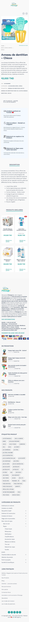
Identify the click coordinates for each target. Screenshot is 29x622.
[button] (3, 5)
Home (2, 45)
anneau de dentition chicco (16, 88)
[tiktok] (20, 612)
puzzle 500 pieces (7, 483)
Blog (3, 580)
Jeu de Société (21, 458)
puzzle (23, 480)
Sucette (7, 549)
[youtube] (17, 612)
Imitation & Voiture (7, 516)
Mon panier (5, 589)
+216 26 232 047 (12, 324)
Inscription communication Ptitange (12, 595)
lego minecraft (15, 475)
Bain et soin (6, 523)
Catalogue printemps (14, 441)
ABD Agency (17, 617)
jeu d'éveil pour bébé (8, 452)
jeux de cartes (6, 463)
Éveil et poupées (6, 560)
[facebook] (9, 612)
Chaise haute (8, 529)
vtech (19, 492)
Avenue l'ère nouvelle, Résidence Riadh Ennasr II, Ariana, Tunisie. (13, 326)
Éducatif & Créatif (6, 511)
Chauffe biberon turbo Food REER (7, 229)
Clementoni (22, 444)
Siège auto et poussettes (8, 518)
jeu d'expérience (6, 449)
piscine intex (6, 480)
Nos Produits (5, 578)
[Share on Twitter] (23, 101)
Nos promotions (6, 586)
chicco (9, 93)
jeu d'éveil (16, 449)
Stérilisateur (8, 534)
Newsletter (5, 598)
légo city (21, 478)
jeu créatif (16, 447)
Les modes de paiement (8, 604)
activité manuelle (7, 438)
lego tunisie (6, 478)
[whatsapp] (14, 612)
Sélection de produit (7, 557)
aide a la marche (19, 438)
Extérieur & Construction (8, 513)
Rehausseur (8, 531)
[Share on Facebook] (20, 101)
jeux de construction (18, 463)
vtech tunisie (6, 494)
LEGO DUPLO (18, 472)
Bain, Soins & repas (6, 47)
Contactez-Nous (6, 592)
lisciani (14, 478)
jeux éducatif (16, 466)
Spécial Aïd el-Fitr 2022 (8, 489)
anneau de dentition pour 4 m (9, 90)
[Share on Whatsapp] (26, 101)
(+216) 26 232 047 (11, 322)
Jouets (3, 552)
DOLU (4, 447)
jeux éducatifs (6, 469)
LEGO (11, 472)
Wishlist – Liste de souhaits (9, 583)
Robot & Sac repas (10, 547)
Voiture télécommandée (9, 492)
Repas (2, 49)
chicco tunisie (12, 444)
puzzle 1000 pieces (18, 483)
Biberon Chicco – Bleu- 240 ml (21, 260)
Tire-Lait (7, 544)
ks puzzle (5, 472)
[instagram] (12, 612)
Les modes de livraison (8, 601)
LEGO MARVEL (6, 475)
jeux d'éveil (16, 461)
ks (22, 469)
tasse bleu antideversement (21, 229)
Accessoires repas (13, 86)
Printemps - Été (15, 480)
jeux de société (6, 466)
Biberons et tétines (10, 541)
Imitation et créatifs (7, 508)
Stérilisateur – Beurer (8, 260)
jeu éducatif (16, 469)
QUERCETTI (17, 486)
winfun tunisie (16, 494)
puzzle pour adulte (7, 486)
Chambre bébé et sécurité (9, 554)
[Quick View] (5, 238)
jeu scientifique (6, 461)
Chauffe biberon (9, 536)
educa (9, 447)
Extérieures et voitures (8, 505)
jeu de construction (8, 455)
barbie (4, 441)
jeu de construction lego (9, 458)
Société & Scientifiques (8, 562)
